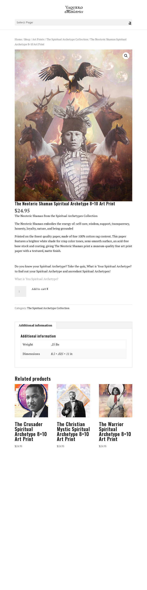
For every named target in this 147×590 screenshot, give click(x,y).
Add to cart (39, 289)
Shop (27, 39)
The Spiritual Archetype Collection (67, 39)
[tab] (36, 325)
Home (18, 39)
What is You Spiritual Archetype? (36, 279)
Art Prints (38, 39)
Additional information (35, 325)
